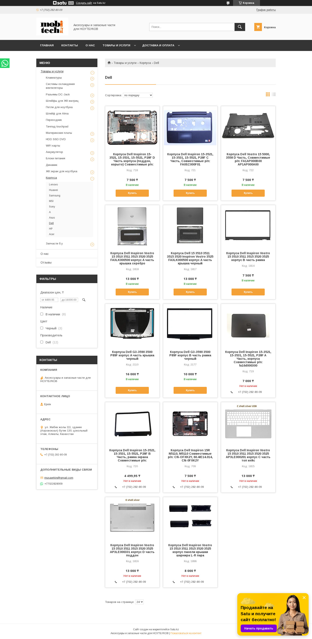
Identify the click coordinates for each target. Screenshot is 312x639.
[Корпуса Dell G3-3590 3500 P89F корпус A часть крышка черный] (132, 325)
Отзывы (46, 262)
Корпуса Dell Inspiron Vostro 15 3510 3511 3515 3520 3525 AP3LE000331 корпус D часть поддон (132, 550)
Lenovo (53, 184)
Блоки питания (55, 158)
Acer (51, 234)
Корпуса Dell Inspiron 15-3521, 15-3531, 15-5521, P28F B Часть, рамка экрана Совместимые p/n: (132, 455)
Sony (52, 206)
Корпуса (145, 63)
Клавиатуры (54, 77)
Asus (52, 217)
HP (51, 228)
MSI (51, 201)
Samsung (54, 195)
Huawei (53, 190)
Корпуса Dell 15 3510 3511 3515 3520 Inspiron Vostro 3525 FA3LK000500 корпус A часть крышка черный (190, 258)
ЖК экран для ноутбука (61, 171)
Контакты (69, 45)
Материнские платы (59, 132)
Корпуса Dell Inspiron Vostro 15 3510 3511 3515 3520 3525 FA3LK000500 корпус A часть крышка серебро (132, 258)
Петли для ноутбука (59, 107)
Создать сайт (84, 2)
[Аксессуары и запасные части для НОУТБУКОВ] (52, 34)
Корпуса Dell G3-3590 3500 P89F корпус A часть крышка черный (132, 355)
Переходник (54, 119)
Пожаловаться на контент (185, 633)
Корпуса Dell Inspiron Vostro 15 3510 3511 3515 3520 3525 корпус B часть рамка (248, 256)
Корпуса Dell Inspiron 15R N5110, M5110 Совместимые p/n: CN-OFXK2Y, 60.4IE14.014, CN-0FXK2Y (190, 455)
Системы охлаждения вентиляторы (60, 85)
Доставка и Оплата (158, 45)
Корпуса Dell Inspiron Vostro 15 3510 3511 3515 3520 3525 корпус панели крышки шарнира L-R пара (190, 550)
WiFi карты (53, 145)
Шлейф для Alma (57, 113)
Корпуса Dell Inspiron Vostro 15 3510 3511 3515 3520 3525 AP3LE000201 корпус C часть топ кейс (248, 455)
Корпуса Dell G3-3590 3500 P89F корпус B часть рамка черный (190, 355)
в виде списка (274, 95)
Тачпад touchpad (57, 126)
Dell (51, 223)
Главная (47, 45)
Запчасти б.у (54, 243)
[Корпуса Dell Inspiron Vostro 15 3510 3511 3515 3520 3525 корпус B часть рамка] (248, 226)
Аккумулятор (54, 152)
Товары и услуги (116, 45)
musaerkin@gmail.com (58, 477)
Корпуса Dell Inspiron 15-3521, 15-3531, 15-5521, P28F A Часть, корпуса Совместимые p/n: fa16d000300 (248, 358)
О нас (90, 45)
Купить (132, 193)
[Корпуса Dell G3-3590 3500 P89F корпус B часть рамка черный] (190, 325)
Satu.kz (174, 629)
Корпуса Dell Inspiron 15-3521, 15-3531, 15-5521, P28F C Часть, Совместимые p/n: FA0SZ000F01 (190, 159)
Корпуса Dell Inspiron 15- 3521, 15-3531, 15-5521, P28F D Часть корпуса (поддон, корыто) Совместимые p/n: (132, 159)
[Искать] (240, 27)
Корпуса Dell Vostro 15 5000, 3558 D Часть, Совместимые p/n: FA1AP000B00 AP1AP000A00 (248, 159)
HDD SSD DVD (56, 139)
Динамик (51, 164)
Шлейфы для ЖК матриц (62, 100)
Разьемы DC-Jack (58, 94)
